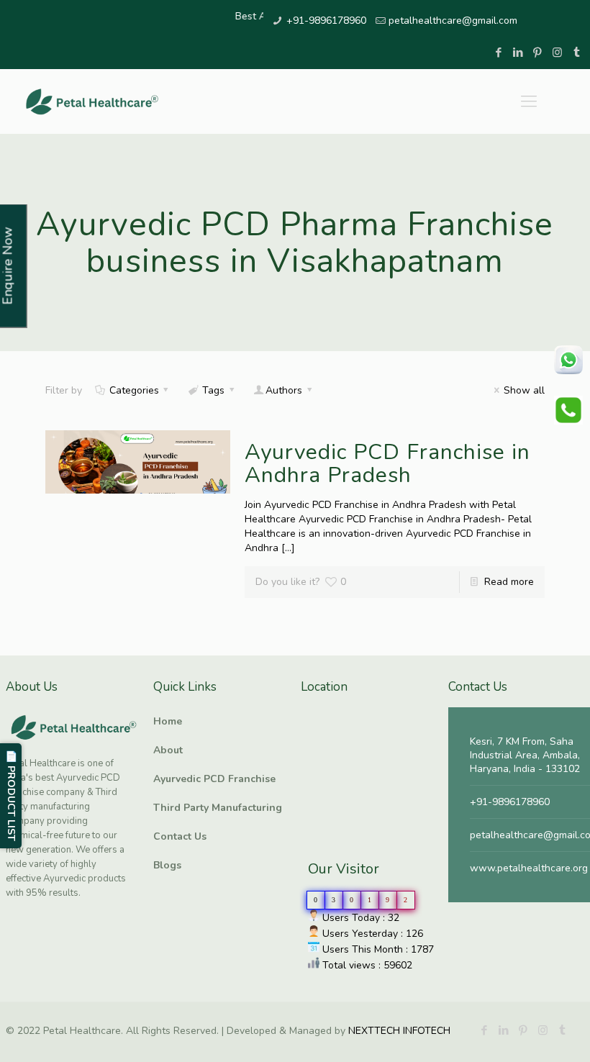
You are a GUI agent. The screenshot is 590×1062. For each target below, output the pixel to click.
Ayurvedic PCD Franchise (214, 779)
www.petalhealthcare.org (529, 868)
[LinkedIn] (518, 52)
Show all (524, 390)
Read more (509, 582)
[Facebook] (499, 52)
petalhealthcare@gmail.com (453, 20)
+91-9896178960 (326, 20)
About (168, 750)
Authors (284, 390)
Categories (134, 390)
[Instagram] (557, 52)
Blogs (167, 865)
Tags (213, 390)
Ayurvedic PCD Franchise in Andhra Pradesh (387, 463)
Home (167, 721)
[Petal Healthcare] (92, 101)
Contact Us (179, 836)
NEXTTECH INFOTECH (397, 1031)
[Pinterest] (537, 52)
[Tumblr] (576, 52)
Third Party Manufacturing (217, 807)
